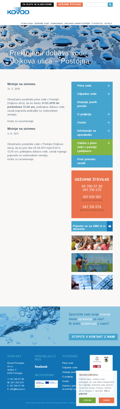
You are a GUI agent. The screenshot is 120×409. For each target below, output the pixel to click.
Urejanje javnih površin (77, 23)
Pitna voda (27, 23)
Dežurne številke (69, 4)
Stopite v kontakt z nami (93, 337)
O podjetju (97, 23)
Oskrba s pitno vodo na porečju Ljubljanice (73, 387)
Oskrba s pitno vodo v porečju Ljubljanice (87, 147)
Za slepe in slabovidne (37, 4)
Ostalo (108, 23)
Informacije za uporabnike (86, 133)
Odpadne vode (41, 23)
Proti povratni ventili (86, 161)
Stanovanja (56, 23)
